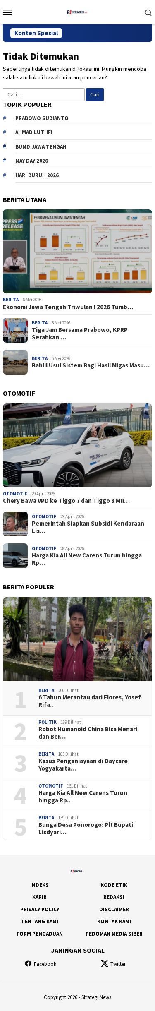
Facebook (45, 964)
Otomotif (15, 494)
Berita (11, 300)
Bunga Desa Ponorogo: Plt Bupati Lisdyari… (85, 828)
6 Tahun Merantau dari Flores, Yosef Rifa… (89, 701)
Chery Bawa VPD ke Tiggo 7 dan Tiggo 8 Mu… (66, 500)
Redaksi (113, 897)
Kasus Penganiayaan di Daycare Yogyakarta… (83, 764)
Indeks (39, 885)
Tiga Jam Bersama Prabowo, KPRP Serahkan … (80, 333)
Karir (39, 897)
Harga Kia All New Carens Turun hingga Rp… (87, 559)
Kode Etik (113, 885)
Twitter (118, 964)
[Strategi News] (77, 11)
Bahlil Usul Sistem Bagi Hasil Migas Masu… (91, 365)
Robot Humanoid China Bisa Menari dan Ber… (87, 732)
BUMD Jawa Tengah (41, 146)
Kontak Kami (114, 921)
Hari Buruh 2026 (37, 175)
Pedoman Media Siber (114, 933)
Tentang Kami (39, 921)
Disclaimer (114, 909)
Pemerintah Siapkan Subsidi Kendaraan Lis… (88, 527)
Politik (47, 722)
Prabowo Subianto (42, 118)
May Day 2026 (31, 160)
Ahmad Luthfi (33, 132)
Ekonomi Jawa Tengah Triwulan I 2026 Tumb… (68, 307)
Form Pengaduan (40, 933)
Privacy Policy (39, 909)
